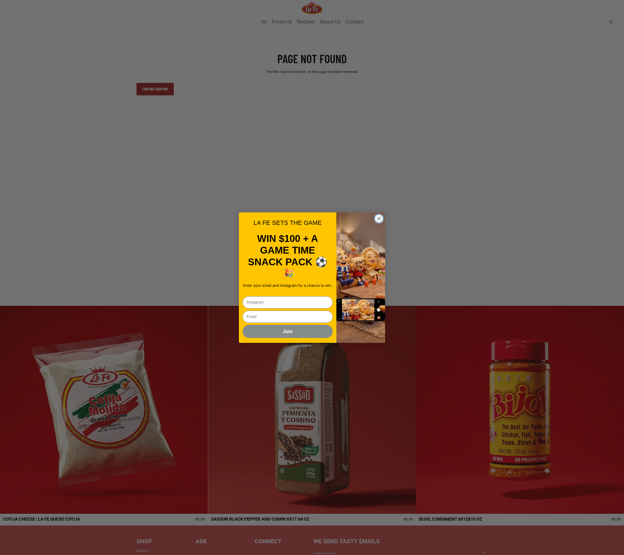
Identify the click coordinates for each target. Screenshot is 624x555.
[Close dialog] (379, 218)
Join (288, 331)
